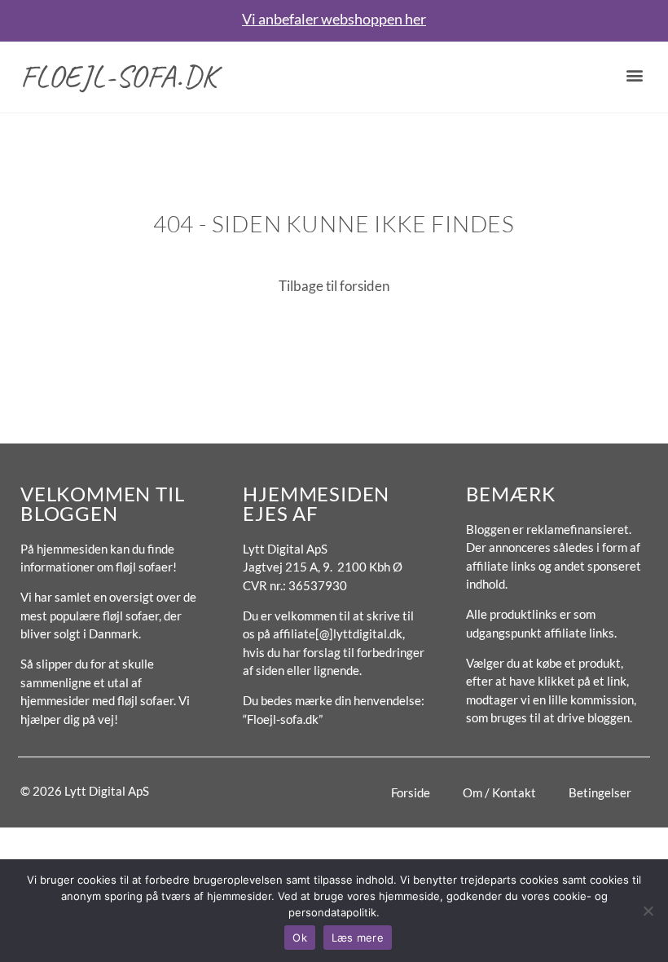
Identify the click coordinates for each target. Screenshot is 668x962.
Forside (410, 792)
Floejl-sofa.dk (119, 76)
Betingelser (600, 792)
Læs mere (358, 937)
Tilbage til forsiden (334, 285)
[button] (634, 74)
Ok (299, 937)
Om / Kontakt (499, 792)
